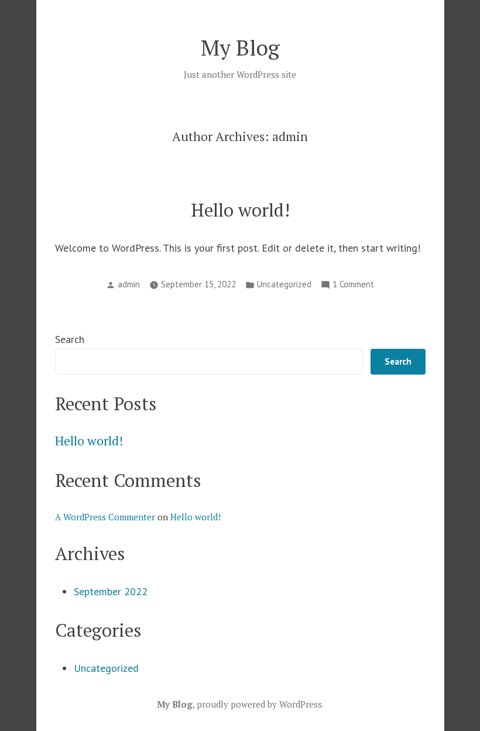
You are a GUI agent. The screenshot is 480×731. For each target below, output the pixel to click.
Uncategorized (284, 284)
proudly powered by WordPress (259, 704)
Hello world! (240, 210)
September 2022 (111, 591)
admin (129, 284)
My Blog (240, 47)
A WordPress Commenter (105, 517)
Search (69, 339)
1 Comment (353, 285)
